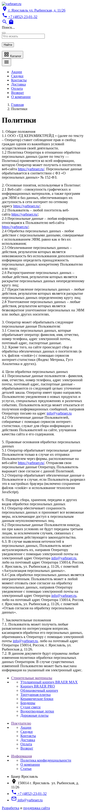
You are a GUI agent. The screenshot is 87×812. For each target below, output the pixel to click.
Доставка (18, 84)
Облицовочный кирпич (39, 690)
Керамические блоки (36, 699)
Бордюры (27, 703)
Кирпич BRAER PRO (37, 686)
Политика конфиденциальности (45, 760)
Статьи (26, 769)
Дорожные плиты (34, 715)
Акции (16, 72)
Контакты (19, 80)
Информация (21, 756)
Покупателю (21, 723)
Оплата (17, 88)
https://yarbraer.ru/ (31, 169)
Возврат (17, 93)
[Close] (4, 33)
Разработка (10, 808)
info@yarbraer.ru (59, 413)
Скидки (17, 76)
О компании (21, 97)
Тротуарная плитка (35, 695)
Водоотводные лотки (37, 711)
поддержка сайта (36, 808)
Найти (8, 44)
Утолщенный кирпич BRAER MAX (49, 682)
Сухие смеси (30, 707)
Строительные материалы (31, 678)
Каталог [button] (12, 55)
